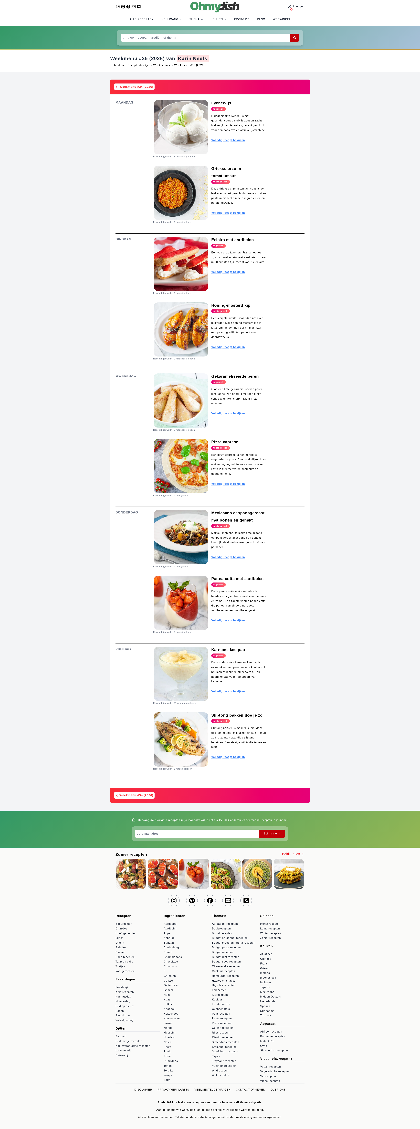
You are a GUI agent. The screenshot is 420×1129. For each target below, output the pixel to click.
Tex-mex (265, 1015)
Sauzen (121, 952)
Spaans (265, 1006)
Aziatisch (266, 954)
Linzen (168, 1023)
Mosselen (170, 1032)
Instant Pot (267, 1041)
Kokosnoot (171, 1013)
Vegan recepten (270, 1066)
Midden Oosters (270, 996)
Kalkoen (169, 1004)
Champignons (173, 957)
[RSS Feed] (138, 6)
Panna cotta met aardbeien (237, 578)
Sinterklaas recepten (225, 1042)
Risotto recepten (223, 1037)
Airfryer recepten (271, 1031)
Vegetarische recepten (275, 1071)
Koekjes (217, 999)
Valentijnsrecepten (224, 1065)
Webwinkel (282, 19)
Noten (168, 1042)
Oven (263, 1046)
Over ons (278, 1089)
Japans (265, 987)
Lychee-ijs (221, 103)
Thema (194, 19)
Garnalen (170, 976)
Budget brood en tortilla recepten (233, 942)
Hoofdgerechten (126, 933)
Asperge (169, 938)
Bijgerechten (124, 923)
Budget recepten (223, 952)
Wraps (168, 1075)
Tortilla (168, 1070)
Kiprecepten (220, 994)
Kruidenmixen (221, 1004)
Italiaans (266, 982)
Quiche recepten (223, 1027)
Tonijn (168, 1065)
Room (167, 1056)
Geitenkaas (171, 985)
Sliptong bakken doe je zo (237, 715)
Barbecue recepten (272, 1036)
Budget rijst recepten (225, 957)
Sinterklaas (123, 1015)
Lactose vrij (123, 1050)
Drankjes (121, 928)
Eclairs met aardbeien (232, 240)
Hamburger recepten (225, 976)
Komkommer (172, 1018)
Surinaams (267, 1011)
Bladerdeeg (171, 947)
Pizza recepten (222, 1023)
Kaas (167, 999)
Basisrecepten (221, 928)
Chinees (265, 958)
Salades (121, 947)
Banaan (169, 942)
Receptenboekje (138, 65)
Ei (165, 971)
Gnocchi (169, 990)
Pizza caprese (224, 442)
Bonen (168, 952)
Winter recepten (270, 933)
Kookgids (241, 19)
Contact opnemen (250, 1089)
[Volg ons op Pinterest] (123, 6)
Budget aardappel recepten (230, 938)
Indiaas (265, 973)
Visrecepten (268, 1076)
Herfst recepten (270, 923)
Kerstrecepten (125, 992)
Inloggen (298, 6)
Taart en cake (124, 961)
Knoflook (169, 1009)
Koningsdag (123, 996)
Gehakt (168, 980)
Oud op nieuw (125, 1006)
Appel (167, 933)
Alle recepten (141, 19)
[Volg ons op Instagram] (118, 6)
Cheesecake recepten (226, 966)
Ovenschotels (221, 1009)
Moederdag (123, 1001)
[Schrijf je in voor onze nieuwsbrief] (133, 6)
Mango (168, 1027)
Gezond (121, 1036)
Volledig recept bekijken (228, 140)
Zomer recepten (270, 938)
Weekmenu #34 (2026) (135, 86)
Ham (167, 994)
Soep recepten (125, 957)
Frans (264, 963)
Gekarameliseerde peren (235, 376)
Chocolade (171, 961)
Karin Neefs (192, 58)
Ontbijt (120, 942)
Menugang (169, 19)
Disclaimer (143, 1089)
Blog (261, 19)
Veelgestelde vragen (212, 1089)
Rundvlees (171, 1061)
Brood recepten (222, 933)
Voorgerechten (125, 971)
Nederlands (267, 1001)
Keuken (217, 19)
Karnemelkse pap (228, 649)
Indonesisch (268, 977)
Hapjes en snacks (223, 980)
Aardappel (170, 923)
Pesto (167, 1047)
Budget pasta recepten (227, 947)
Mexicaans (267, 992)
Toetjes (120, 966)
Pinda (167, 1051)
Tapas (216, 1056)
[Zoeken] (294, 38)
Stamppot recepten (224, 1047)
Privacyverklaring (173, 1089)
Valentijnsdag (125, 1020)
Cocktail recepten (223, 971)
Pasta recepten (222, 1018)
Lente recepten (270, 928)
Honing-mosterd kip (231, 305)
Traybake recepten (224, 1061)
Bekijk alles (291, 854)
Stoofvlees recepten (225, 1051)
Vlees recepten (270, 1081)
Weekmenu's (161, 65)
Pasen (120, 1011)
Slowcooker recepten (274, 1050)
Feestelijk (122, 987)
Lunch (120, 938)
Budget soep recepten (226, 961)
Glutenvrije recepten (129, 1041)
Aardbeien (170, 928)
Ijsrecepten (219, 990)
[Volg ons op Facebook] (128, 6)
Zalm (167, 1080)
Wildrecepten (220, 1070)
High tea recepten (223, 985)
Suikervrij (122, 1055)
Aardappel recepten (225, 923)
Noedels (169, 1037)
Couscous (170, 966)
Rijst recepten (221, 1032)
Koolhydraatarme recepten (133, 1046)
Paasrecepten (221, 1013)
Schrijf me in (272, 833)
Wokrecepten (220, 1075)
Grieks (264, 968)
